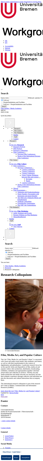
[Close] (10, 143)
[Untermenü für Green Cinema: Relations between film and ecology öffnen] (39, 177)
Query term (5, 98)
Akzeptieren (26, 457)
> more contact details (8, 421)
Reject (16, 457)
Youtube (8, 448)
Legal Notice (9, 436)
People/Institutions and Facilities (14, 102)
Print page (4, 396)
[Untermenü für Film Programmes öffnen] (26, 190)
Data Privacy (9, 438)
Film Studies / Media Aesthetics (11, 108)
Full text (6, 100)
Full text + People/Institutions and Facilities (17, 104)
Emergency (9, 440)
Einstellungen (6, 457)
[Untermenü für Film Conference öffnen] (25, 166)
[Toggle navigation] (2, 89)
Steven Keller (13, 393)
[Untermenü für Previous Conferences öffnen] (33, 168)
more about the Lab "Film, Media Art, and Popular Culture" (20, 391)
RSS (2, 395)
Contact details (6, 428)
